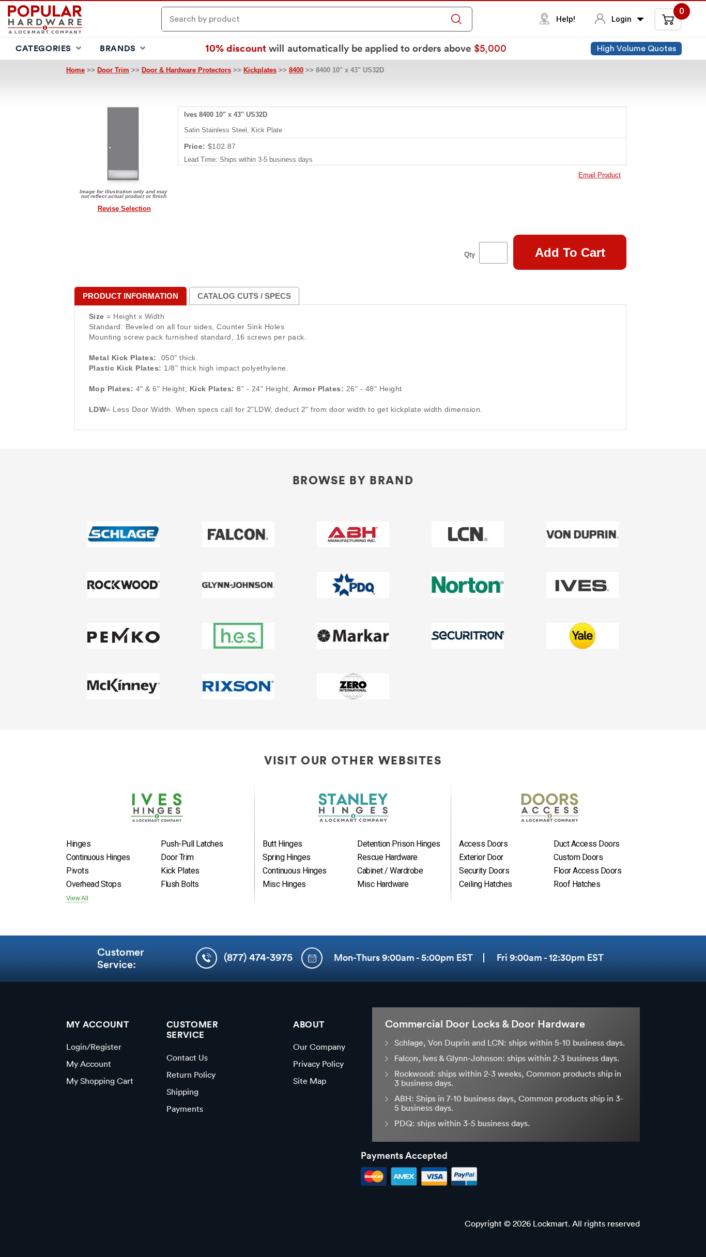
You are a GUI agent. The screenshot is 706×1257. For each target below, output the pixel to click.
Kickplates (260, 70)
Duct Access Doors (587, 844)
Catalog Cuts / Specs (244, 296)
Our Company (319, 1046)
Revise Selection (124, 208)
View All (77, 898)
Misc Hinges (284, 884)
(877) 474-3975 (258, 957)
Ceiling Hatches (485, 884)
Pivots (77, 871)
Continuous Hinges (98, 857)
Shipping (182, 1091)
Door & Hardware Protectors (186, 70)
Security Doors (484, 871)
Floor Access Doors (587, 871)
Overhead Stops (93, 884)
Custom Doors (578, 857)
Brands (119, 48)
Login (622, 19)
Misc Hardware (383, 884)
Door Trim (113, 70)
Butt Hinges (282, 844)
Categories (45, 48)
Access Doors (483, 844)
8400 (296, 70)
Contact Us (187, 1057)
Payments (184, 1108)
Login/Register (93, 1046)
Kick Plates (180, 871)
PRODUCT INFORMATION (130, 296)
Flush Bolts (180, 884)
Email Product (599, 175)
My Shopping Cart (99, 1081)
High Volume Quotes (636, 48)
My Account (88, 1064)
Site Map (309, 1081)
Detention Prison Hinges (398, 844)
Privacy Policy (318, 1064)
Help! (565, 19)
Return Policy (191, 1074)
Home (75, 70)
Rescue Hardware (387, 857)
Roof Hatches (577, 884)
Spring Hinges (287, 857)
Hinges (78, 844)
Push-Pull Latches (192, 844)
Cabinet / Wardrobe (390, 871)
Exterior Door (481, 857)
